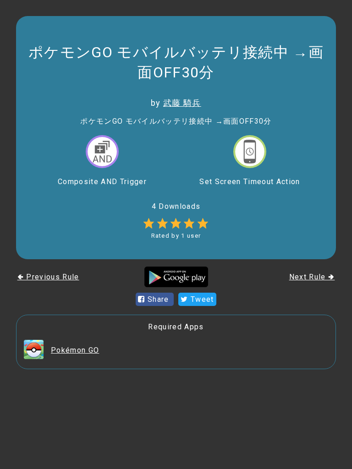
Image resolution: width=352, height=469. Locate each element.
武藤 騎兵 (182, 103)
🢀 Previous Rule (48, 277)
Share (158, 299)
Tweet (201, 299)
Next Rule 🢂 (312, 277)
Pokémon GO (75, 350)
